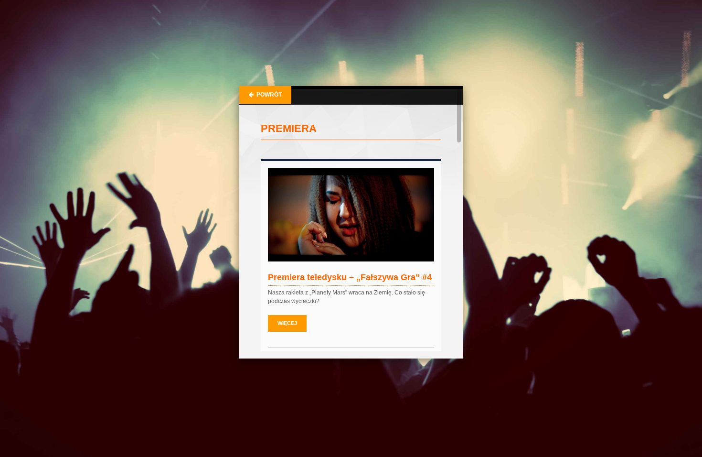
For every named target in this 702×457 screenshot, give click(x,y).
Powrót (268, 94)
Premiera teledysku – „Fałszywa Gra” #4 (350, 277)
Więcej (287, 323)
